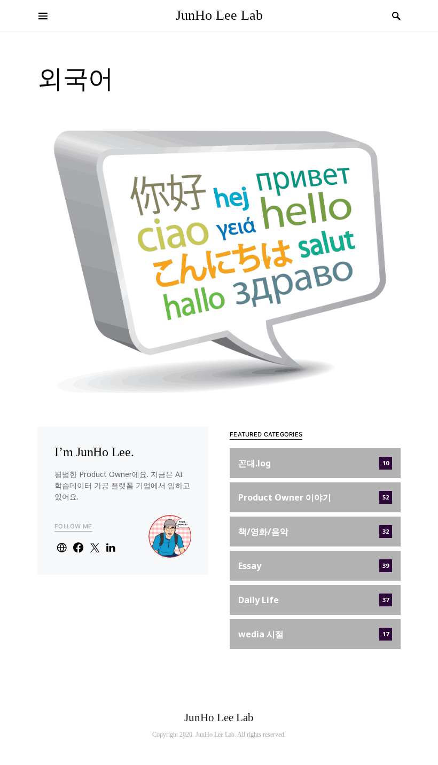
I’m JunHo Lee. (94, 452)
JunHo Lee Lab (219, 15)
